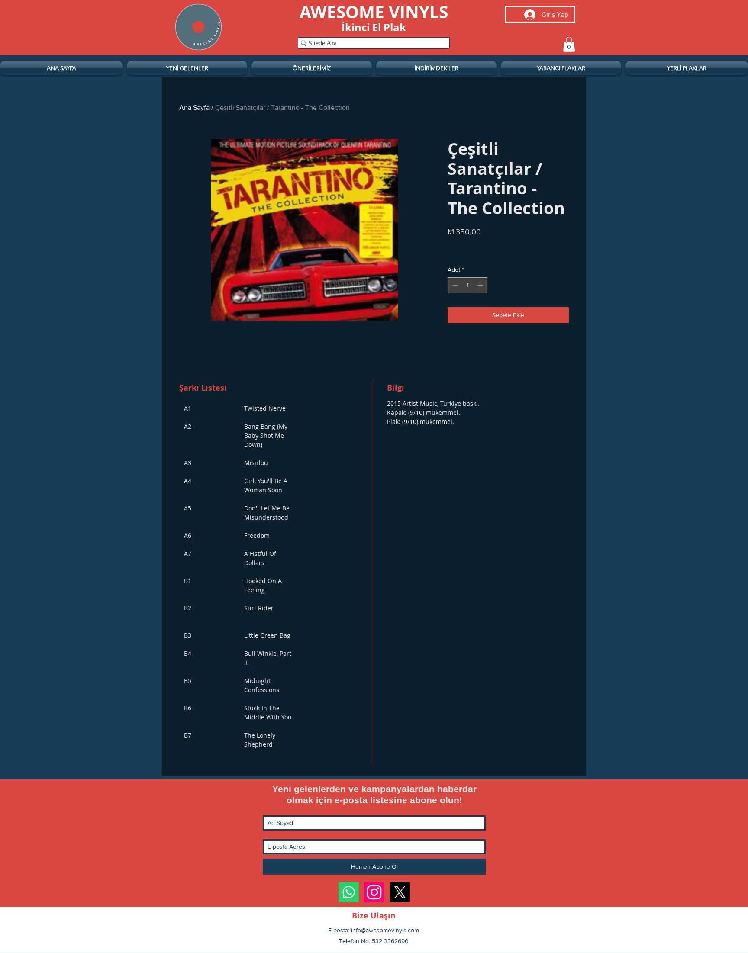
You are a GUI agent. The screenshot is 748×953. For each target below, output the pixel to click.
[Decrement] (454, 285)
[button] (569, 44)
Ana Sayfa (194, 107)
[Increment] (480, 285)
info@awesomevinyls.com (385, 930)
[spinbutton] (467, 285)
